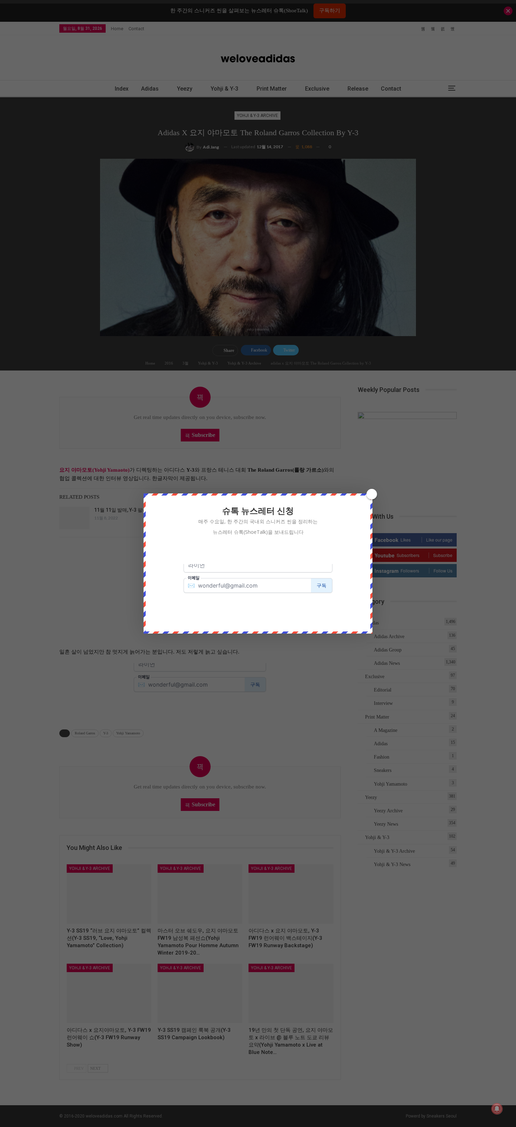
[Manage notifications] (497, 1108)
